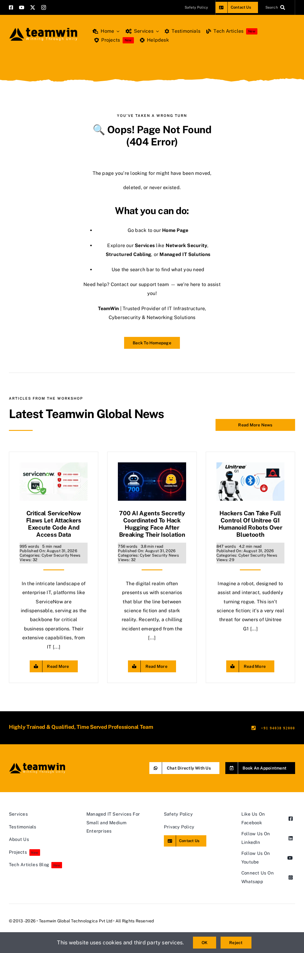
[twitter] (32, 7)
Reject (236, 942)
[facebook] (11, 7)
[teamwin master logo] (43, 29)
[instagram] (43, 7)
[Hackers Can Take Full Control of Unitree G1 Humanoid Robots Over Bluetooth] (250, 467)
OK (205, 942)
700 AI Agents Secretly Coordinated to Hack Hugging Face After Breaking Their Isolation (152, 524)
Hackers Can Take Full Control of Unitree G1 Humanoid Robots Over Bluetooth (250, 524)
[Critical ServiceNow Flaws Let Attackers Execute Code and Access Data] (54, 467)
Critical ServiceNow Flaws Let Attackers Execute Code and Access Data (53, 524)
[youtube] (21, 7)
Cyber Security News (61, 555)
